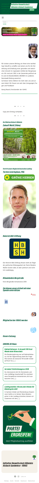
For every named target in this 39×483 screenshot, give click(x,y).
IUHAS (5, 22)
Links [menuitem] (22, 476)
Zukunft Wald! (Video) (12, 125)
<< (15, 106)
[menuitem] (6, 481)
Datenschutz (31, 481)
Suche (11, 481)
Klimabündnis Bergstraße (13, 278)
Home (4, 24)
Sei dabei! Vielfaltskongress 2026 (17, 369)
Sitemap (6, 481)
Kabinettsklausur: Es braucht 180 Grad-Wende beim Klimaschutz (19, 350)
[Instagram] (18, 476)
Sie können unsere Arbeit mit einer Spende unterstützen (17, 289)
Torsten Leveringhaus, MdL (14, 172)
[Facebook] (15, 476)
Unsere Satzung (9, 336)
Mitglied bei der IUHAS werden (15, 320)
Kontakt (17, 481)
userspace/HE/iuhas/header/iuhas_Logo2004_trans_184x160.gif (5, 7)
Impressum (24, 481)
